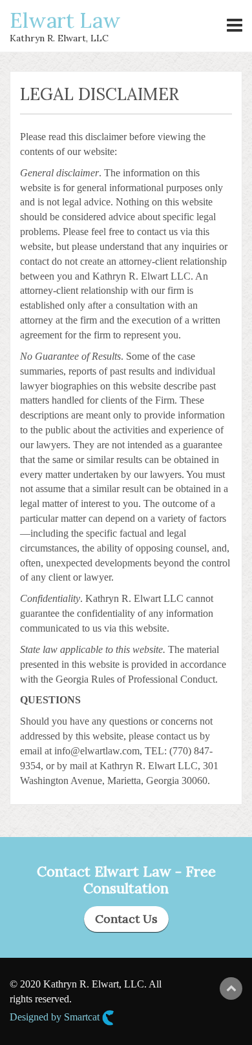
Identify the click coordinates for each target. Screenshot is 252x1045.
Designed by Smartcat (56, 1016)
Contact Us (126, 918)
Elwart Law (65, 20)
